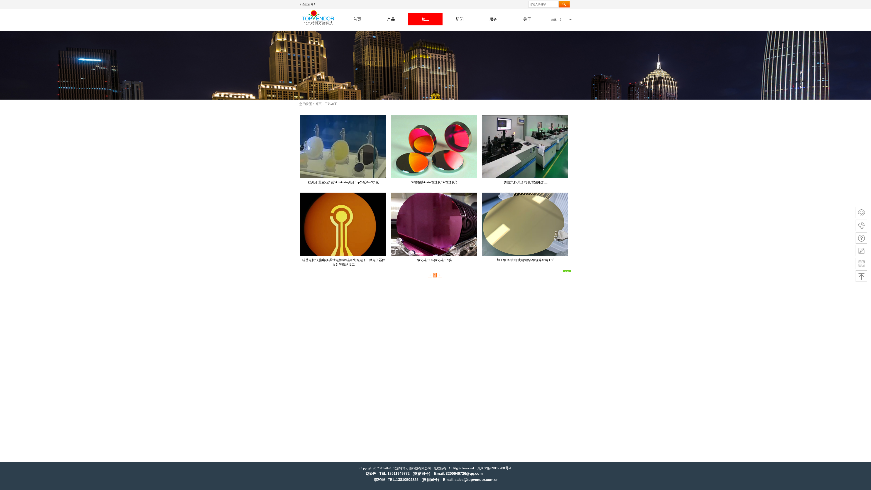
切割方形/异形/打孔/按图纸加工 (526, 182)
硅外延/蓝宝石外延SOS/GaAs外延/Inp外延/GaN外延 (343, 182)
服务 (493, 19)
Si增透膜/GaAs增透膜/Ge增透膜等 (434, 182)
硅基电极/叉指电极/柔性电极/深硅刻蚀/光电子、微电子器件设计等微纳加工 (343, 262)
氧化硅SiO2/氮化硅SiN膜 (434, 260)
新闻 (459, 19)
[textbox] (543, 4)
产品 (391, 19)
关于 (527, 19)
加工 (425, 19)
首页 (357, 19)
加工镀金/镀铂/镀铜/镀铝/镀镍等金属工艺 (525, 260)
